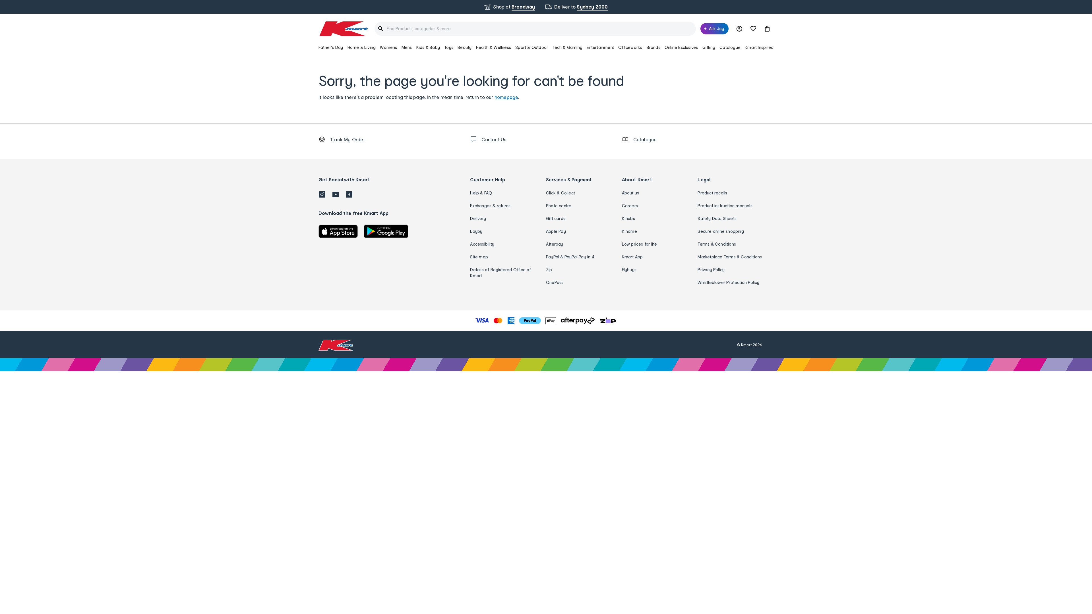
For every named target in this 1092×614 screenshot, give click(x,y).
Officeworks (630, 47)
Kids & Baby (428, 47)
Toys (448, 47)
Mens (407, 47)
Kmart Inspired (759, 47)
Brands (653, 47)
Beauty (464, 47)
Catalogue (730, 47)
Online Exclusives (681, 47)
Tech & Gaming (568, 47)
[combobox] (535, 29)
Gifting (708, 47)
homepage (506, 97)
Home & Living (362, 47)
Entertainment (600, 47)
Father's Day (330, 47)
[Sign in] (739, 28)
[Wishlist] (753, 28)
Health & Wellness (493, 47)
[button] (767, 28)
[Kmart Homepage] (343, 28)
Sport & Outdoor (531, 47)
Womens (388, 47)
